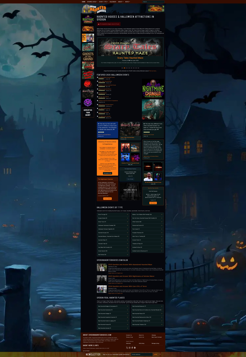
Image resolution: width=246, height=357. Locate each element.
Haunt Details (107, 198)
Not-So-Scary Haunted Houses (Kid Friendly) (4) (144, 218)
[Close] (160, 354)
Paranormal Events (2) (138, 225)
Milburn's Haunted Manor (104, 89)
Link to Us (141, 337)
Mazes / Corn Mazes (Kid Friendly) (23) (142, 214)
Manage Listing (155, 343)
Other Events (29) (136, 221)
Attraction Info (107, 173)
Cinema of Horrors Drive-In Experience (108, 100)
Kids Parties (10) (102, 254)
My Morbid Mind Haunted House (106, 77)
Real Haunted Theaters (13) (139, 324)
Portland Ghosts (102, 93)
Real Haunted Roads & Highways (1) (141, 320)
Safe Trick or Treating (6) (138, 236)
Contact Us (129, 335)
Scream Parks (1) (136, 240)
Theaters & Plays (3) (137, 243)
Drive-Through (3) (102, 214)
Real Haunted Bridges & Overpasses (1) (107, 306)
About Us (141, 335)
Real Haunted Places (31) (138, 313)
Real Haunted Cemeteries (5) (105, 310)
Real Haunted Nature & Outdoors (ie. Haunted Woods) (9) (146, 310)
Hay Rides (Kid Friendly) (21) (105, 247)
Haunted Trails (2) (102, 243)
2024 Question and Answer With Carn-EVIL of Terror (127, 286)
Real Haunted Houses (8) (104, 324)
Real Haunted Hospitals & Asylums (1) (107, 317)
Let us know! (86, 350)
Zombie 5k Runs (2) (137, 247)
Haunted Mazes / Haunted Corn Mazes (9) (108, 236)
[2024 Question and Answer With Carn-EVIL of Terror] (102, 289)
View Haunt (153, 203)
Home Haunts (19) (102, 251)
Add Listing (141, 343)
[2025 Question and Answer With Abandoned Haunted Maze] (102, 267)
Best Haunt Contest (157, 337)
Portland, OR (130, 192)
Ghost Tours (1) (102, 221)
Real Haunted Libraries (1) (104, 328)
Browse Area (91, 2)
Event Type (103, 2)
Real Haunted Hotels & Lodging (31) (107, 320)
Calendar (113, 2)
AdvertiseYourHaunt (88, 112)
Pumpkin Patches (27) (137, 232)
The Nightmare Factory (130, 58)
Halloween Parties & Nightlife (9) (106, 229)
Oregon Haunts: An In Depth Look (115, 273)
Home (83, 2)
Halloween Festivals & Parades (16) (106, 225)
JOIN (155, 354)
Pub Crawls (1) (136, 229)
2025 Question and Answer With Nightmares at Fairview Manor (131, 276)
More (127, 2)
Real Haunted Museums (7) (139, 306)
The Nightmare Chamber (104, 116)
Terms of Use (129, 337)
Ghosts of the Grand (103, 112)
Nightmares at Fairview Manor (105, 104)
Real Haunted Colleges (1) (104, 313)
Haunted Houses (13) (103, 232)
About (120, 2)
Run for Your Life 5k (103, 96)
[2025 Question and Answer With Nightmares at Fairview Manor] (102, 279)
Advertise (128, 343)
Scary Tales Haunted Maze (105, 81)
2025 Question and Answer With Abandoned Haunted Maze (130, 264)
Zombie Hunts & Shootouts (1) (140, 251)
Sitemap (154, 335)
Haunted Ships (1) (102, 240)
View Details (130, 179)
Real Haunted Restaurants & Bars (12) (141, 317)
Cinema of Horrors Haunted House (107, 85)
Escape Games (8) (102, 218)
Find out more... (153, 71)
